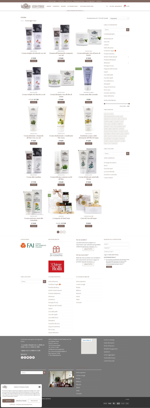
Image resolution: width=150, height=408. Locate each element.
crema (121, 121)
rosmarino (121, 138)
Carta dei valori (108, 168)
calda (118, 118)
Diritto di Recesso (109, 346)
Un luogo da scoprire (110, 162)
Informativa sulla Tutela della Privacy (24, 404)
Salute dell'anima (109, 96)
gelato (110, 128)
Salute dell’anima (53, 332)
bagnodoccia (107, 118)
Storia (105, 165)
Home (22, 20)
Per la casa (107, 90)
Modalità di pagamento (111, 349)
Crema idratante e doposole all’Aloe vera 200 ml (33, 137)
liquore (116, 131)
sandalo (106, 141)
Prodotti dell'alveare (110, 60)
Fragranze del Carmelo (110, 69)
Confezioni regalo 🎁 (110, 51)
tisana (105, 143)
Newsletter (99, 1)
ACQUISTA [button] (61, 226)
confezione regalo (108, 121)
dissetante (106, 126)
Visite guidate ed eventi (79, 1)
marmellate (107, 133)
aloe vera (106, 114)
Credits (127, 399)
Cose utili (106, 42)
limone (111, 131)
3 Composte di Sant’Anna (61, 218)
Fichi (112, 126)
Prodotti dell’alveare (54, 293)
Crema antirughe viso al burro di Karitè (88, 54)
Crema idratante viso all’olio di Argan (61, 95)
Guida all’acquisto (109, 343)
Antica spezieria (80, 281)
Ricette (78, 287)
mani (126, 131)
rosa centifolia (107, 138)
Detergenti (107, 84)
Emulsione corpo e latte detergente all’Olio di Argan (88, 137)
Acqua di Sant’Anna (54, 326)
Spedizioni (107, 352)
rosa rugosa (115, 138)
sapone (111, 141)
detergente (114, 123)
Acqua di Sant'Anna (109, 87)
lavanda (106, 131)
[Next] (64, 232)
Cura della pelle (108, 75)
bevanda (114, 118)
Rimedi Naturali (108, 39)
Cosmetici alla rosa (54, 323)
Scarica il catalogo (109, 340)
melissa (113, 133)
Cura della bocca (109, 81)
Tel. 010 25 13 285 (53, 347)
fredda (105, 128)
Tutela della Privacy (109, 358)
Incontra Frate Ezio (86, 6)
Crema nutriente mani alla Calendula (33, 219)
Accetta (8, 401)
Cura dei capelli (108, 78)
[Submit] (127, 29)
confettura (123, 118)
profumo (115, 136)
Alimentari (107, 63)
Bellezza (78, 290)
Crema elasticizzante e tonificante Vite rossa (61, 137)
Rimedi (49, 6)
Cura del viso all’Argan (89, 218)
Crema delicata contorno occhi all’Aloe (61, 178)
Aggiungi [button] (33, 61)
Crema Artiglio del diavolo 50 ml (33, 94)
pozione (110, 136)
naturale (127, 133)
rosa (125, 136)
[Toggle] (128, 57)
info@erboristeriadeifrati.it (56, 349)
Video (78, 299)
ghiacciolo (115, 128)
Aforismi (78, 293)
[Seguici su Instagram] (25, 357)
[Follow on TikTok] (30, 357)
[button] (39, 387)
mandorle (121, 131)
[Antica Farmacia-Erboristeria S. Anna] (32, 6)
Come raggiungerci (90, 1)
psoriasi (120, 136)
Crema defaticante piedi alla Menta (89, 178)
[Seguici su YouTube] (27, 357)
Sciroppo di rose (109, 66)
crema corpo (107, 123)
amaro (111, 114)
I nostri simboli (108, 178)
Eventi (78, 296)
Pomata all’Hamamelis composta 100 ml (61, 54)
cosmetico (116, 121)
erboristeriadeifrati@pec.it (59, 351)
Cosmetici (56, 6)
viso (110, 143)
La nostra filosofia (109, 172)
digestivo (120, 123)
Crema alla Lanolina (34, 177)
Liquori (106, 72)
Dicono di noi (69, 1)
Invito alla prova (108, 48)
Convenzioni (61, 1)
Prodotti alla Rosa (109, 54)
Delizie (63, 6)
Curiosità (78, 302)
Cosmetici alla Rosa (109, 93)
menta (117, 133)
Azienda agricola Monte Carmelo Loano (113, 116)
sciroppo (123, 141)
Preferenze (34, 401)
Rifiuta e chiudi (21, 401)
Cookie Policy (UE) (109, 361)
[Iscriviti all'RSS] (33, 357)
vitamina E (114, 143)
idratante (121, 128)
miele (122, 133)
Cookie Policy (12, 404)
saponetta (116, 141)
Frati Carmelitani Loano (119, 126)
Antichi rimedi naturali (110, 57)
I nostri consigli (51, 1)
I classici (106, 45)
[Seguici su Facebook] (22, 357)
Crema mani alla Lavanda (89, 94)
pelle (105, 136)
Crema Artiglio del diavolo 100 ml (34, 53)
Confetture (51, 299)
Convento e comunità (110, 174)
